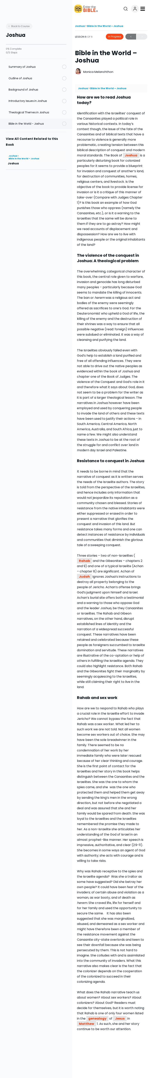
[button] (142, 8)
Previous (130, 37)
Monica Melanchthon (98, 72)
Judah (84, 576)
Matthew (86, 1024)
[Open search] (125, 9)
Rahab (84, 561)
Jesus (120, 1018)
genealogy (97, 1018)
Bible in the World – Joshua (24, 158)
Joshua (13, 155)
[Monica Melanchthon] (78, 72)
